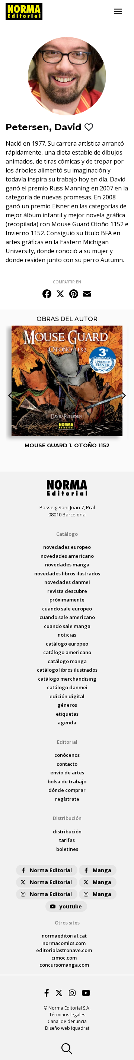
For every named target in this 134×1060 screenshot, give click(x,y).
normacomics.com (64, 943)
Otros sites (67, 922)
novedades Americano (67, 556)
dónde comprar (67, 790)
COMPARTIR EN (67, 282)
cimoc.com (64, 957)
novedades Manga (67, 564)
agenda (67, 722)
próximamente (67, 599)
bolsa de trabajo (67, 781)
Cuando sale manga (67, 626)
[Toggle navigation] (118, 11)
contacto (67, 764)
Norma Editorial (51, 870)
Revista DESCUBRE (67, 591)
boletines (67, 849)
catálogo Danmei (67, 687)
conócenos (67, 755)
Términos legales (67, 1014)
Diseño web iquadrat (67, 1028)
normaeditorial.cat (64, 935)
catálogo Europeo (67, 643)
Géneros (67, 705)
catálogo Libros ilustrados (67, 669)
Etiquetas (67, 714)
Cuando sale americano (67, 617)
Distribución (67, 818)
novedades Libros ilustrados (67, 573)
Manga (102, 870)
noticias (67, 634)
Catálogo (67, 534)
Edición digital (67, 696)
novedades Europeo (67, 547)
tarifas (67, 840)
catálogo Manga (67, 661)
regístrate (67, 799)
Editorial (67, 742)
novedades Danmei (67, 582)
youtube (71, 906)
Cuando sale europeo (67, 608)
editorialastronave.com (64, 950)
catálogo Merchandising (67, 678)
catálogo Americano (67, 652)
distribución (67, 831)
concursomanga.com (64, 964)
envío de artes (67, 772)
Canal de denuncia (67, 1021)
